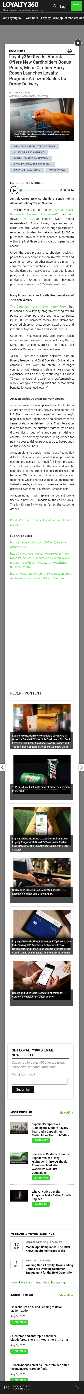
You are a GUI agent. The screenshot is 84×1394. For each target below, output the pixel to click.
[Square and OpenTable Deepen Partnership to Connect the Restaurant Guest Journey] (42, 980)
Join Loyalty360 (12, 18)
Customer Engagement (29, 152)
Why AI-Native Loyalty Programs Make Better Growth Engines (51, 1195)
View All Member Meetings (50, 1282)
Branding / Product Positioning (34, 146)
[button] (42, 11)
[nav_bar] (76, 6)
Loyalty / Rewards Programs (32, 164)
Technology (57, 170)
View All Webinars (21, 1282)
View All (64, 1112)
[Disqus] (42, 638)
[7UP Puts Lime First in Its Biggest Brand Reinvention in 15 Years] (42, 774)
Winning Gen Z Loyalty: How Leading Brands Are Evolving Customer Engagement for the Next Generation (49, 1268)
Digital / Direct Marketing (31, 158)
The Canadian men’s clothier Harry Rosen (38, 306)
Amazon (15, 405)
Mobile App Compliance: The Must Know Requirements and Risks (48, 1248)
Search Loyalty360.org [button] (54, 6)
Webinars (32, 18)
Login (64, 7)
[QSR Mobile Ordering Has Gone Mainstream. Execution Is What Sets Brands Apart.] (42, 877)
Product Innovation (27, 170)
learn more (41, 1140)
